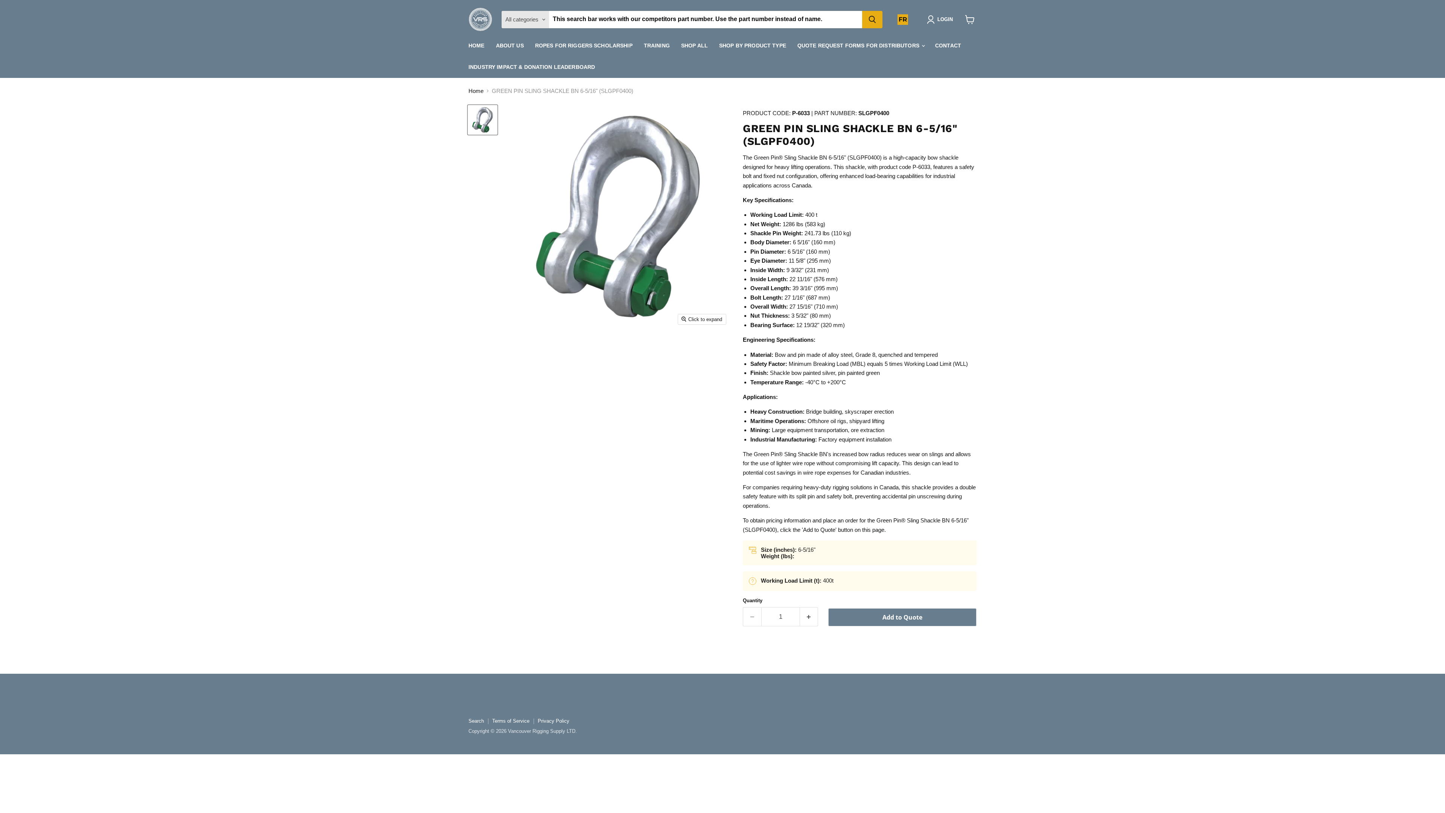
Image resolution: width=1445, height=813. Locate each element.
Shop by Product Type (752, 46)
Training (657, 46)
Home (476, 46)
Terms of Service (510, 721)
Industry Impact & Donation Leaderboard (531, 67)
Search (476, 721)
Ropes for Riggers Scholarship (584, 46)
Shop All (694, 46)
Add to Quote (902, 617)
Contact (948, 46)
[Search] (872, 19)
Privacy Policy (553, 721)
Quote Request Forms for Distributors (859, 46)
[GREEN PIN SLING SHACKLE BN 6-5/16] (482, 120)
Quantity (752, 600)
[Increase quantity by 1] (809, 616)
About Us (510, 46)
